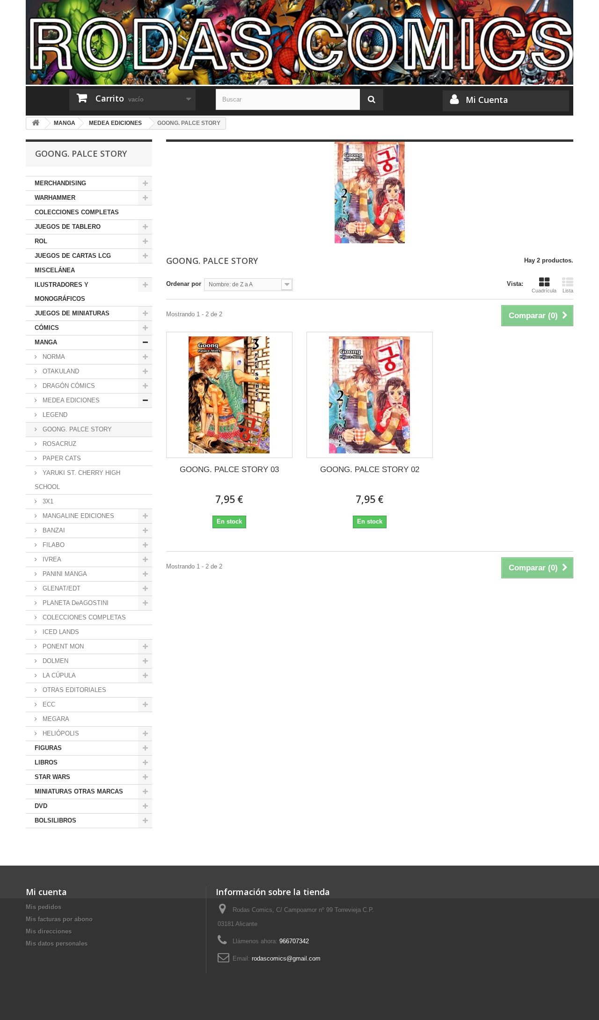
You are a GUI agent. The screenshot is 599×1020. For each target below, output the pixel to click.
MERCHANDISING (60, 183)
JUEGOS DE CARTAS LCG (73, 255)
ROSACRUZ (58, 443)
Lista (567, 290)
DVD (41, 805)
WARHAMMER (55, 197)
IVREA (51, 559)
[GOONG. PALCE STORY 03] (229, 394)
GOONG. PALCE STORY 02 (369, 469)
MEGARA (55, 718)
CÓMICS (47, 327)
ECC (48, 704)
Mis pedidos (43, 907)
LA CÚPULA (58, 675)
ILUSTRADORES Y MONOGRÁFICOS (61, 291)
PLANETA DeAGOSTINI (75, 602)
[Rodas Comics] (299, 42)
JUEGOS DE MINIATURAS (72, 313)
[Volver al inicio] (35, 123)
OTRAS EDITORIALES (73, 689)
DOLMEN (54, 660)
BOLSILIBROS (55, 820)
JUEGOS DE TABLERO (68, 226)
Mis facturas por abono (59, 919)
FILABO (53, 544)
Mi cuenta (46, 891)
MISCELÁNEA (55, 270)
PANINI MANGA (64, 573)
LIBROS (46, 762)
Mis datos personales (57, 943)
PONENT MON (62, 646)
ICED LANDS (60, 631)
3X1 (47, 501)
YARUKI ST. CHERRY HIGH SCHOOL (77, 479)
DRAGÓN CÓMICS (68, 385)
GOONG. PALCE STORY (76, 429)
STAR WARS (52, 776)
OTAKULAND (60, 371)
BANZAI (53, 530)
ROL (41, 241)
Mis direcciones (49, 931)
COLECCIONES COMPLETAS (77, 212)
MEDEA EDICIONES (70, 400)
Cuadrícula (544, 290)
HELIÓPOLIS (60, 733)
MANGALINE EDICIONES (77, 515)
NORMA (53, 356)
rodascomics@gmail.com (286, 958)
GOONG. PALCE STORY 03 (229, 469)
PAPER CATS (61, 458)
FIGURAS (48, 747)
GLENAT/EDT (60, 588)
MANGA (46, 342)
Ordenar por (183, 283)
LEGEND (54, 414)
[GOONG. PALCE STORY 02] (369, 394)
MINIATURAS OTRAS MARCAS (79, 791)
